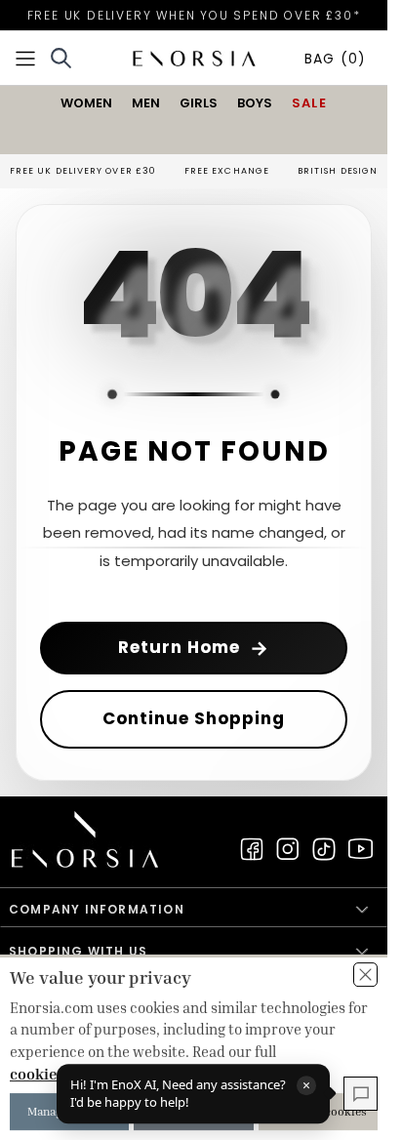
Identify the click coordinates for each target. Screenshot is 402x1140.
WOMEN (86, 103)
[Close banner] (365, 974)
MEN (146, 103)
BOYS (254, 103)
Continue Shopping (193, 718)
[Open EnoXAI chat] (360, 1094)
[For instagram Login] (287, 849)
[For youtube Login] (360, 849)
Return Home (193, 648)
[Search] (61, 58)
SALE (309, 103)
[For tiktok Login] (324, 849)
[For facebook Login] (251, 849)
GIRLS (199, 103)
